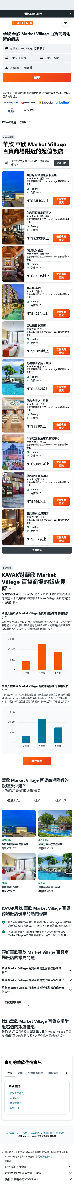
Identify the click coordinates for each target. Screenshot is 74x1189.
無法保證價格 (46, 1156)
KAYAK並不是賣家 (16, 1167)
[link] (37, 761)
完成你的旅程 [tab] (35, 1073)
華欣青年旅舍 (16, 1093)
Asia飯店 (35, 1133)
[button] (70, 14)
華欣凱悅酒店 (35, 250)
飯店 (25, 1133)
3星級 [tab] (37, 800)
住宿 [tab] (9, 1073)
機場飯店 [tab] (54, 1073)
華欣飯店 (60, 1133)
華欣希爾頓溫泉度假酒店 (42, 175)
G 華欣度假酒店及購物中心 (43, 438)
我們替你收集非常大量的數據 (23, 1173)
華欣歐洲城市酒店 (38, 476)
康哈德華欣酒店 (36, 325)
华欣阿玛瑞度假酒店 (39, 212)
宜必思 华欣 (34, 288)
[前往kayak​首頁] (22, 23)
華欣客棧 (14, 1107)
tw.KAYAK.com (12, 1133)
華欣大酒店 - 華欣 (37, 400)
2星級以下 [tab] (60, 800)
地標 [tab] (20, 1073)
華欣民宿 (14, 1098)
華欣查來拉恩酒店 (38, 513)
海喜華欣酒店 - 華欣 (39, 363)
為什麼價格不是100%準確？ (22, 1179)
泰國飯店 (48, 1133)
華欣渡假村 (15, 1103)
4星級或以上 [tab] (13, 800)
